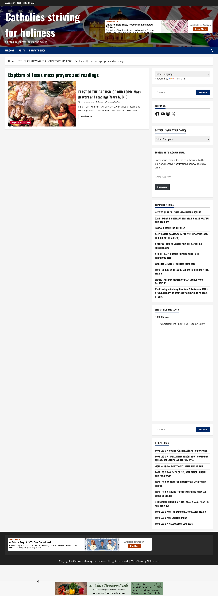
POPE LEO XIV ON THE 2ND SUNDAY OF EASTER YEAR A (180, 511)
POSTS (22, 50)
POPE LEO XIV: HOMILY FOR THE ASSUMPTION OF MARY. (181, 450)
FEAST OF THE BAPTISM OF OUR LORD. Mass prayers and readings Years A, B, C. (42, 103)
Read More (87, 117)
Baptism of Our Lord (21, 122)
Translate (179, 78)
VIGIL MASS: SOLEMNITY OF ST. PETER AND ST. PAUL (179, 466)
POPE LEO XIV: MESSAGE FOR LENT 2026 (174, 523)
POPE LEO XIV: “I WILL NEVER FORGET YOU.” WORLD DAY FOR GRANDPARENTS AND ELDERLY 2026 (181, 458)
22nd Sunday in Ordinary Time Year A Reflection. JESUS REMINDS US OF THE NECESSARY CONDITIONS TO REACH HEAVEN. (181, 293)
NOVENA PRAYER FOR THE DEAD (170, 228)
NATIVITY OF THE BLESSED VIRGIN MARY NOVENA (178, 212)
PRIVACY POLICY (37, 50)
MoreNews (137, 561)
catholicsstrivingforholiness (92, 102)
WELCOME (9, 50)
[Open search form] (212, 50)
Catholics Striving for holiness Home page (175, 263)
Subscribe (162, 187)
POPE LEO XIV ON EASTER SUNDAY (171, 517)
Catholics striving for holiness (42, 24)
